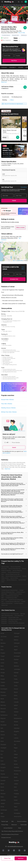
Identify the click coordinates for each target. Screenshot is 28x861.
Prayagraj (16, 793)
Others (15, 695)
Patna (2, 751)
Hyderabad (16, 728)
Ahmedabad (17, 741)
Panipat (2, 816)
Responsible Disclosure (17, 831)
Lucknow (16, 738)
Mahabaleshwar (18, 718)
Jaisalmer (16, 636)
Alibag (2, 675)
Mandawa (3, 643)
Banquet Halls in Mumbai (7, 399)
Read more (4, 82)
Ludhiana (3, 764)
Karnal (2, 790)
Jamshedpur (17, 669)
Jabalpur (3, 803)
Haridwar (16, 711)
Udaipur (16, 754)
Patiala (15, 679)
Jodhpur (16, 783)
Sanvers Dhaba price (12, 580)
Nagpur (16, 747)
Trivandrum (3, 695)
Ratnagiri (16, 672)
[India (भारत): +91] (6, 442)
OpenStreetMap (20, 260)
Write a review (20, 227)
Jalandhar (3, 800)
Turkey (15, 685)
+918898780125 (4, 88)
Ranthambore (4, 715)
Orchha (16, 662)
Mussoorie (3, 708)
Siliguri (15, 806)
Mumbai (16, 725)
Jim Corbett (3, 636)
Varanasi (3, 774)
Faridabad (16, 767)
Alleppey (3, 702)
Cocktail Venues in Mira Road (12, 601)
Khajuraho (3, 718)
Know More (24, 187)
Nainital (2, 669)
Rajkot (15, 797)
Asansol (16, 689)
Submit (14, 200)
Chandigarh (3, 747)
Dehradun (3, 793)
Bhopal (2, 770)
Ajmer (2, 666)
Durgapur (3, 653)
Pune (15, 734)
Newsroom (14, 824)
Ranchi (2, 787)
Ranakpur (16, 682)
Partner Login (4, 821)
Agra (2, 757)
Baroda (16, 764)
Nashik (15, 777)
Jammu (16, 646)
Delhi (2, 728)
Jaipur (2, 738)
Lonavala (16, 702)
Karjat (15, 675)
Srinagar (3, 672)
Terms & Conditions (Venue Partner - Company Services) (10, 836)
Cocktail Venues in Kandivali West (9, 590)
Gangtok (3, 679)
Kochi (15, 787)
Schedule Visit (14, 279)
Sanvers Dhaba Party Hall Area (13, 576)
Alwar (2, 649)
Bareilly (2, 659)
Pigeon (14, 260)
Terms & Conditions (22, 821)
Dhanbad (16, 659)
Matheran (16, 666)
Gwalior (16, 800)
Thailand (3, 682)
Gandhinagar (4, 810)
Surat (2, 761)
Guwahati (3, 780)
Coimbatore (17, 803)
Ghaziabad (3, 744)
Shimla (2, 806)
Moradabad (3, 725)
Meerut (2, 783)
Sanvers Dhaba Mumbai (14, 568)
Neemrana (3, 705)
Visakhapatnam (4, 777)
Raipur (2, 797)
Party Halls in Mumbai (6, 403)
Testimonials (23, 824)
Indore (2, 741)
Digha (2, 646)
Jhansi (15, 708)
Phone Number (16, 442)
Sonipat (2, 721)
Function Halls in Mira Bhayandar (16, 623)
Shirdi (15, 715)
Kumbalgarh (17, 656)
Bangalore (16, 731)
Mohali (2, 698)
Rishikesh (3, 711)
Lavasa (2, 662)
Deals (19, 828)
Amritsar (16, 774)
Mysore (16, 692)
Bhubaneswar (17, 770)
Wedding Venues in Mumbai (8, 407)
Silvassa (16, 721)
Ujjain (2, 813)
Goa (15, 744)
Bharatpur (3, 692)
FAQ (13, 821)
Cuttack (16, 810)
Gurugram (3, 767)
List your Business (8, 828)
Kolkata (2, 731)
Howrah (16, 790)
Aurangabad (17, 813)
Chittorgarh (17, 633)
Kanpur (16, 757)
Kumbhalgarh (4, 689)
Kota (2, 639)
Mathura (16, 639)
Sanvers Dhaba (5, 566)
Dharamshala (17, 653)
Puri (15, 751)
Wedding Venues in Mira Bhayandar (10, 613)
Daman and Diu (17, 816)
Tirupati (2, 656)
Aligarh (16, 649)
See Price (14, 60)
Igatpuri (16, 705)
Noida (15, 761)
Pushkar (3, 685)
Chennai (3, 734)
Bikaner (16, 698)
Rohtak (2, 633)
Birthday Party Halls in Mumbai (9, 412)
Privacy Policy (4, 824)
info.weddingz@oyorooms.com (15, 846)
